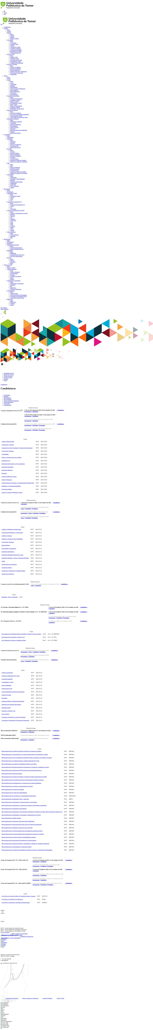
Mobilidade (10, 250)
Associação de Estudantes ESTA (18, 296)
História (9, 33)
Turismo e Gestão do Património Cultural (12, 492)
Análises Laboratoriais (7, 672)
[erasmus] (3, 944)
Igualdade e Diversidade (16, 182)
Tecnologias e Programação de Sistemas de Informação (15, 720)
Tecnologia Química (7, 489)
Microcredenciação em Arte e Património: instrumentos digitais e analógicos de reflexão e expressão (27, 757)
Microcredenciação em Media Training (11, 818)
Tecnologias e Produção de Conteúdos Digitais (13, 570)
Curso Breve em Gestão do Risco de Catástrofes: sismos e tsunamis (18, 896)
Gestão (3, 561)
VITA (11, 229)
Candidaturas (7, 27)
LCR (11, 222)
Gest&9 (12, 230)
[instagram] (5, 1001)
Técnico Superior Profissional (17, 88)
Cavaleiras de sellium (15, 276)
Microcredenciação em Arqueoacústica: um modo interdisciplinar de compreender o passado (25, 754)
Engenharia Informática (7, 467)
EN (5, 14)
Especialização (14, 94)
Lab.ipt (12, 197)
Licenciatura (13, 84)
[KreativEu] (4, 942)
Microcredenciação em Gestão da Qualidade (13, 789)
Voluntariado (13, 183)
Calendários (13, 123)
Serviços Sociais (14, 127)
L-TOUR (12, 226)
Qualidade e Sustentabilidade (17, 179)
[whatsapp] (17, 1001)
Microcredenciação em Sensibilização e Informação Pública (16, 846)
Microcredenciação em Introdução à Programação (14, 808)
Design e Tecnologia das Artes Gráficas (11, 457)
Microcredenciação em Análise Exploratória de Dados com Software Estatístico (21, 751)
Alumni (12, 187)
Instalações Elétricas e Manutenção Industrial (13, 701)
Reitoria (12, 45)
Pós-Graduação (14, 90)
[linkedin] (11, 1001)
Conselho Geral (14, 44)
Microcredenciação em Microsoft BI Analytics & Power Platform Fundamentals (22, 824)
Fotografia (4, 473)
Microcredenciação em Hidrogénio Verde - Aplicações (15, 799)
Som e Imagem (5, 714)
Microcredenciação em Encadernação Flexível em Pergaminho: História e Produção (23, 780)
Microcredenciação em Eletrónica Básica (12, 773)
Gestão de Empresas (7, 479)
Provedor (12, 143)
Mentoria (12, 180)
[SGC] (2, 941)
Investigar (12, 157)
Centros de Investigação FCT (14, 202)
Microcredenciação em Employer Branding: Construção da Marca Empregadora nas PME (24, 776)
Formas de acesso (8, 376)
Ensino (5, 75)
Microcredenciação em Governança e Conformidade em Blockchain (19, 796)
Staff (8, 163)
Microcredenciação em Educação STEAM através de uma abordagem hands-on (22, 770)
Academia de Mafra (15, 100)
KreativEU (10, 243)
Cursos (9, 80)
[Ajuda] (22, 410)
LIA (11, 200)
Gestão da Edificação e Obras (9, 476)
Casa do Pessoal (14, 159)
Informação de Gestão (15, 51)
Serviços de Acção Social (16, 73)
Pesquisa (5, 307)
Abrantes (12, 303)
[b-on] (2, 946)
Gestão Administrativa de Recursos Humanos (13, 691)
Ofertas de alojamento (15, 289)
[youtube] (8, 1001)
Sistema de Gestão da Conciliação (18, 161)
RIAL (11, 263)
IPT (2, 24)
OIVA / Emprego (14, 186)
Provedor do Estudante (16, 50)
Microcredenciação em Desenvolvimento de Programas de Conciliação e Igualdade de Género (25, 767)
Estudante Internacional (13, 245)
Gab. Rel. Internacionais (16, 256)
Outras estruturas (11, 232)
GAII (11, 199)
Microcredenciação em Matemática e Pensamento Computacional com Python (21, 815)
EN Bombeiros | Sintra (16, 103)
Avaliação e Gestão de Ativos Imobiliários (12, 539)
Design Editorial (6, 545)
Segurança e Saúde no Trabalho (18, 160)
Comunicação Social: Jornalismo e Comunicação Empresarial (17, 448)
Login (5, 13)
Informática (4, 698)
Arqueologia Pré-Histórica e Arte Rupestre (12, 532)
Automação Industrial (7, 679)
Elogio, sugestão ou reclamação (30, 998)
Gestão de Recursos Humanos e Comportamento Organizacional (18, 483)
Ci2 (11, 207)
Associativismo (11, 290)
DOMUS (12, 219)
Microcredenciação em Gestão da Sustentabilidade (14, 792)
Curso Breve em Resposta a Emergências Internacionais (16, 902)
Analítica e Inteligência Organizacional (11, 529)
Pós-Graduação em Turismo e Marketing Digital (14, 640)
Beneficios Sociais (14, 169)
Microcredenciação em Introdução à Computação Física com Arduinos (19, 802)
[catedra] (3, 945)
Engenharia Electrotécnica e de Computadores (13, 463)
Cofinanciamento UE (15, 53)
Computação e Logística (8, 444)
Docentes (9, 149)
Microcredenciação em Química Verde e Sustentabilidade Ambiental (19, 837)
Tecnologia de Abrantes (16, 60)
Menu (8, 30)
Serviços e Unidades (12, 64)
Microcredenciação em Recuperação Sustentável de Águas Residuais (19, 840)
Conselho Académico (15, 48)
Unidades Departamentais (16, 63)
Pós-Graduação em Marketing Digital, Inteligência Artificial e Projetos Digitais (21, 634)
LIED (11, 223)
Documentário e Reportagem (9, 548)
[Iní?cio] (17, 8)
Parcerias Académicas (12, 110)
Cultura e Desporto (12, 269)
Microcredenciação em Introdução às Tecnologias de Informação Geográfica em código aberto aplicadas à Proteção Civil (32, 811)
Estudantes (9, 139)
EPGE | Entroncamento (16, 106)
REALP (9, 257)
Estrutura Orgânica (47, 998)
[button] (1, 1028)
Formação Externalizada (13, 96)
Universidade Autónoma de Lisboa (19, 117)
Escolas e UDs (10, 54)
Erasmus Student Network (16, 249)
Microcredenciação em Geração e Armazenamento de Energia (17, 786)
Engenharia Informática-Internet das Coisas (12, 555)
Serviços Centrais (14, 153)
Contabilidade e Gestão (7, 682)
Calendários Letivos (9, 373)
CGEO (12, 206)
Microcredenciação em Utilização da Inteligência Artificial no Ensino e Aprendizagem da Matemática (27, 850)
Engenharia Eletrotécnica (8, 551)
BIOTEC (12, 214)
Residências (13, 288)
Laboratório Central (12, 193)
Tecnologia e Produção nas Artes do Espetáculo (14, 717)
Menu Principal (4, 309)
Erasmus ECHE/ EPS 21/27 (17, 255)
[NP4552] (3, 939)
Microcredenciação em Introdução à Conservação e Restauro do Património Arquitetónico (24, 805)
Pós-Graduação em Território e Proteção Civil (13, 637)
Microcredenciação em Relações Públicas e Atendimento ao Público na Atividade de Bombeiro (25, 843)
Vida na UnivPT (8, 265)
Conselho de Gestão (15, 47)
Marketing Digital (6, 707)
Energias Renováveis (7, 688)
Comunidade (7, 134)
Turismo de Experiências (8, 574)
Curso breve (13, 93)
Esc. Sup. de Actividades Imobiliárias (19, 114)
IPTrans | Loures (14, 101)
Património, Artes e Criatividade (10, 597)
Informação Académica (13, 118)
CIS (11, 217)
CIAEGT (12, 216)
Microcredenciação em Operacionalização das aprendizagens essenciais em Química (23, 834)
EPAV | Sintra (13, 104)
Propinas (12, 131)
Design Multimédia (6, 685)
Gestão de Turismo (6, 695)
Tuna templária (14, 273)
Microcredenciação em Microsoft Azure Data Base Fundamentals (18, 821)
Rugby (12, 277)
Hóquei (12, 279)
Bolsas (5, 380)
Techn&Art (13, 209)
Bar (11, 286)
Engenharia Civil (6, 460)
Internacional (7, 239)
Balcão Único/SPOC (15, 133)
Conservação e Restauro (8, 451)
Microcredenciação (15, 91)
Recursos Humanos (15, 70)
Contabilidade (5, 454)
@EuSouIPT (10, 174)
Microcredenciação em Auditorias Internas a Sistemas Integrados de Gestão (20, 761)
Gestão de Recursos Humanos (9, 564)
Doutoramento (13, 87)
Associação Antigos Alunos (17, 298)
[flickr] (14, 1001)
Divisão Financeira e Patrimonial (18, 71)
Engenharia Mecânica (7, 470)
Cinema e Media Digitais (8, 441)
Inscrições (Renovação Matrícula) (18, 130)
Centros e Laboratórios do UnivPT (15, 210)
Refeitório (12, 285)
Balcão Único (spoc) (15, 147)
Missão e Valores (14, 38)
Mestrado (12, 86)
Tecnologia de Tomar (15, 61)
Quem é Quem (60, 998)
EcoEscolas (13, 184)
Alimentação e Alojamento (13, 280)
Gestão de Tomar (14, 58)
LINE (11, 224)
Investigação (7, 189)
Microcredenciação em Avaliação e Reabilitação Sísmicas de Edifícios (19, 764)
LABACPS (13, 220)
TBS (11, 237)
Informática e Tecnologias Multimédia (11, 486)
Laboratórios (13, 74)
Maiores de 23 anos (9, 374)
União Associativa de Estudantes (18, 295)
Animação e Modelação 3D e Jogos (11, 676)
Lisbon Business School (16, 116)
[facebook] (2, 1001)
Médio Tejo (10, 299)
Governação (10, 40)
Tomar (11, 305)
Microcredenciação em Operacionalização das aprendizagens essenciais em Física (22, 831)
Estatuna (12, 275)
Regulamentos (13, 126)
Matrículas (12, 128)
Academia (12, 236)
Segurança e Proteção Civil (8, 711)
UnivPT (6, 28)
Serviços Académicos (15, 68)
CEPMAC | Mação (15, 107)
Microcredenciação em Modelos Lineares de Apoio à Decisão (17, 827)
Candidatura (60, 410)
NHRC (12, 227)
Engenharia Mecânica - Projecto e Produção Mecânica (15, 558)
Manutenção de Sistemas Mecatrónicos (11, 704)
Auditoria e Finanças (7, 535)
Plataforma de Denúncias (11, 998)
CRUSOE (12, 262)
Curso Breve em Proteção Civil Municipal (12, 899)
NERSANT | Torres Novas (17, 108)
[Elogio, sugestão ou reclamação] (5, 932)
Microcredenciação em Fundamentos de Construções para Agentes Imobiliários (21, 783)
